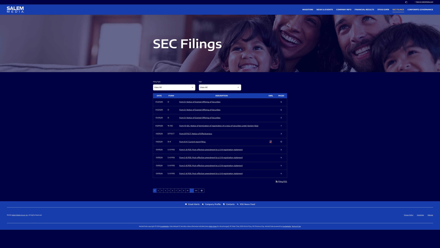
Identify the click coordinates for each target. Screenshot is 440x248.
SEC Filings (398, 9)
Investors (307, 9)
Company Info (343, 9)
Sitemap (430, 215)
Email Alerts (192, 204)
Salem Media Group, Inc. (20, 215)
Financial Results (364, 9)
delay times (213, 226)
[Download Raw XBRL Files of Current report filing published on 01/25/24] (270, 141)
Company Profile (211, 204)
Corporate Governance (420, 9)
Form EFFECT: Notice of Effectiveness (195, 134)
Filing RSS (281, 181)
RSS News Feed (246, 204)
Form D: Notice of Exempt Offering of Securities (199, 102)
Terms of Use (296, 226)
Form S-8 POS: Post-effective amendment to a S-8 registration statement (211, 150)
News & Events (324, 9)
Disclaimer (420, 215)
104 (196, 190)
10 (188, 190)
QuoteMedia (164, 226)
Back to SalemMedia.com (423, 2)
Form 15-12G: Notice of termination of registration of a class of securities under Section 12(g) (218, 126)
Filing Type (156, 82)
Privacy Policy (408, 215)
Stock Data (383, 9)
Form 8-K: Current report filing (192, 142)
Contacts (229, 204)
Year (200, 82)
